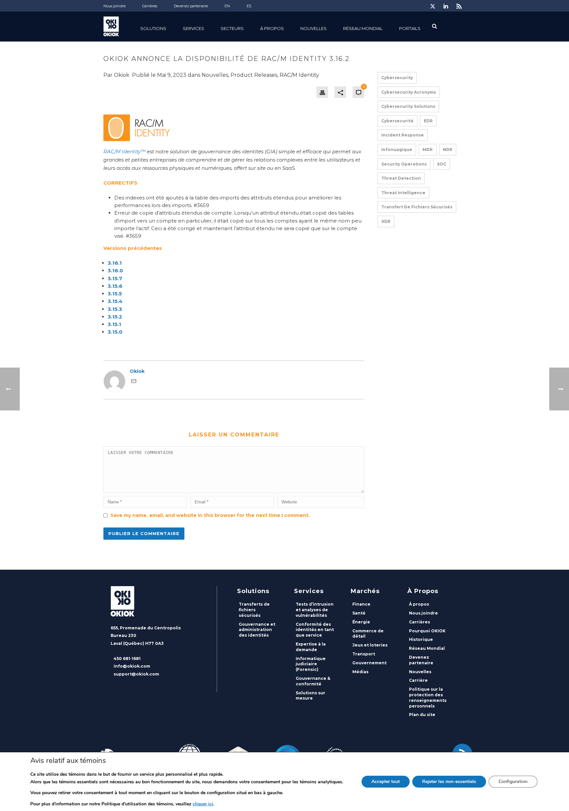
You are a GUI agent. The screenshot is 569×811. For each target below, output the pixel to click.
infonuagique (396, 149)
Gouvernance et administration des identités (257, 630)
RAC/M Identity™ (124, 151)
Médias (360, 671)
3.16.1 (115, 263)
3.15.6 (115, 286)
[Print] (322, 92)
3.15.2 (115, 317)
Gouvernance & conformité (313, 681)
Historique (421, 639)
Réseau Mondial (427, 648)
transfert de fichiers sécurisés (416, 206)
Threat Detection (401, 178)
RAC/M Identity (299, 75)
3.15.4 (115, 301)
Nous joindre (423, 613)
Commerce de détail (368, 633)
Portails (409, 28)
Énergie (361, 621)
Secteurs (232, 28)
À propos (272, 28)
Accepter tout (385, 781)
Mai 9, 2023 (171, 75)
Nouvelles (313, 28)
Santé (359, 613)
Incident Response (402, 135)
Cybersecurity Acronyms (408, 92)
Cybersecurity (397, 77)
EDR (428, 120)
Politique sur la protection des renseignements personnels (428, 697)
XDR (386, 221)
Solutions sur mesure (310, 695)
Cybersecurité (397, 120)
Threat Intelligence (403, 192)
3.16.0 (115, 270)
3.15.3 (115, 309)
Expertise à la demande (311, 647)
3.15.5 (115, 293)
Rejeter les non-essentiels (449, 781)
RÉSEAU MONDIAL (363, 28)
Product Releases (253, 75)
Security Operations (404, 164)
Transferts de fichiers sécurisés (254, 610)
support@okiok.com (136, 674)
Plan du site (422, 714)
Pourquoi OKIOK (427, 630)
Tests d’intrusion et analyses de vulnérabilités (315, 610)
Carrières (419, 621)
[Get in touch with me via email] (133, 382)
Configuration (513, 781)
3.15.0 (115, 332)
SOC (441, 164)
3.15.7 (115, 278)
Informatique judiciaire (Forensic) (311, 664)
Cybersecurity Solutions (408, 106)
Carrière (418, 680)
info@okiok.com (132, 666)
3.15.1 (114, 324)
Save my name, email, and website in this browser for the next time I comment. (210, 515)
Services (193, 28)
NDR (447, 149)
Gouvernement (369, 662)
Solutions (153, 28)
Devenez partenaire (421, 660)
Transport (363, 653)
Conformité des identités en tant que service (315, 630)
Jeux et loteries (370, 645)
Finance (361, 604)
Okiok (121, 75)
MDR (427, 149)
